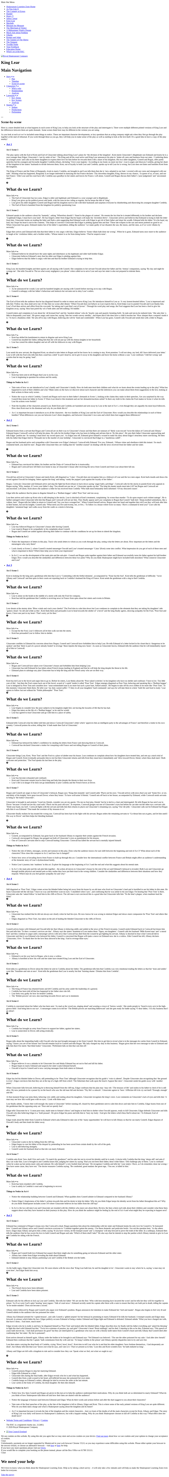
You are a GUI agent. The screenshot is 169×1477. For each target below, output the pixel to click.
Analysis (15, 93)
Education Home (13, 49)
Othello (9, 35)
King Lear (10, 21)
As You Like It (12, 9)
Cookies (44, 1420)
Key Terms (16, 98)
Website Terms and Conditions (19, 1420)
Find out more (102, 1436)
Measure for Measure (15, 25)
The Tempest (11, 42)
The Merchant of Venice (16, 28)
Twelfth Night (12, 44)
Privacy (36, 1420)
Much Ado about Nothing (17, 33)
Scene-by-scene (18, 84)
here (52, 1445)
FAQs (43, 1448)
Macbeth (10, 23)
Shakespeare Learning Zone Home (20, 7)
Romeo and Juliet (13, 37)
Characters (11, 86)
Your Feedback (12, 47)
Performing (16, 112)
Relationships (17, 91)
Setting (14, 107)
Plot (13, 79)
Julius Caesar (11, 18)
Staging (9, 105)
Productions (17, 110)
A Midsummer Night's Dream (18, 30)
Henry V (10, 16)
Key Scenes (17, 100)
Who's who (16, 88)
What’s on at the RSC (15, 51)
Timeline (15, 81)
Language (10, 95)
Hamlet (9, 14)
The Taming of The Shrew (17, 40)
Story (8, 76)
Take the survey (7, 1475)
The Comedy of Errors (15, 11)
